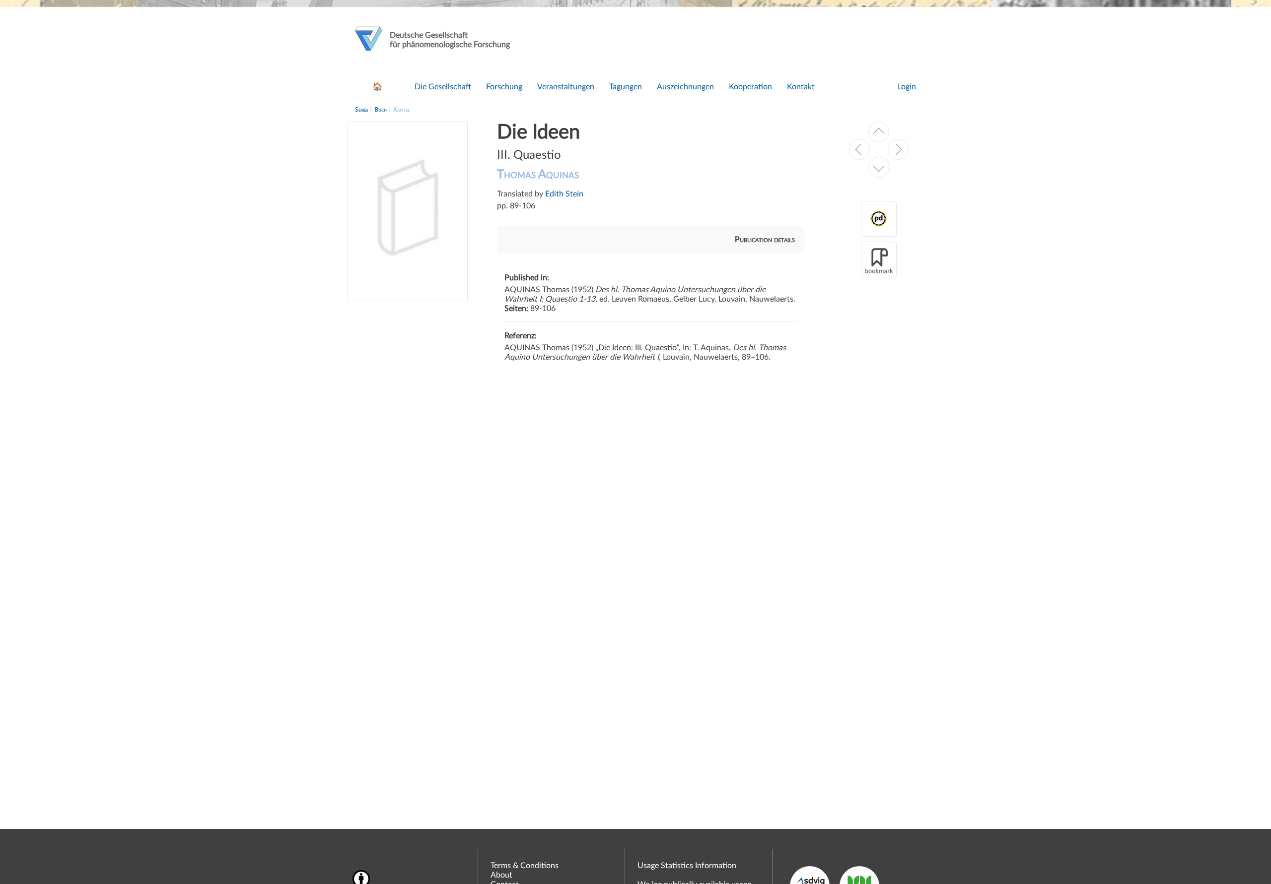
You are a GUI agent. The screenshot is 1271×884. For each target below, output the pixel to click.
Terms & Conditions (525, 866)
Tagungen (625, 87)
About (501, 875)
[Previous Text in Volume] (878, 132)
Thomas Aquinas (538, 175)
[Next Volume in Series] (898, 149)
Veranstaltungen (565, 87)
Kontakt (801, 87)
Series (361, 109)
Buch (380, 109)
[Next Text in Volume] (878, 167)
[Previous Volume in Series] (859, 149)
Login (907, 87)
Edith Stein (564, 194)
